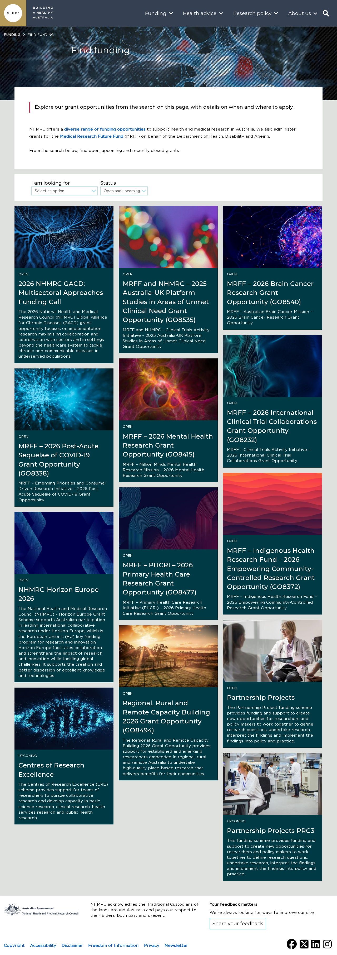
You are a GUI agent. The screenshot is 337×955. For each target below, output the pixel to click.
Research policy (252, 13)
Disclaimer (72, 945)
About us (299, 13)
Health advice (199, 13)
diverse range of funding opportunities (105, 129)
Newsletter (176, 945)
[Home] (13, 13)
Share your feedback (237, 923)
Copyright (14, 945)
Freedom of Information (113, 945)
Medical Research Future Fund (91, 136)
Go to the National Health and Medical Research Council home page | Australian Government (41, 909)
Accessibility (43, 945)
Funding (155, 13)
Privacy (151, 945)
